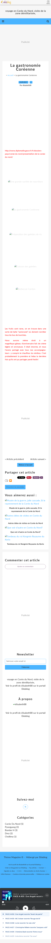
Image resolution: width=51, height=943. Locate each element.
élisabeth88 (27, 686)
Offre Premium (6, 874)
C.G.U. (19, 871)
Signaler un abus (9, 871)
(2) (9, 833)
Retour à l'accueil (25, 465)
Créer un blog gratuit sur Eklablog (16, 868)
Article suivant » (38, 459)
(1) (10, 837)
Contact (41, 868)
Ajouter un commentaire (25, 566)
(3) (12, 827)
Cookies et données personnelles (23, 874)
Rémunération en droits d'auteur (34, 871)
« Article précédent (14, 459)
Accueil (10, 75)
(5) (14, 824)
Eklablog (43, 857)
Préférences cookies (43, 874)
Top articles (33, 868)
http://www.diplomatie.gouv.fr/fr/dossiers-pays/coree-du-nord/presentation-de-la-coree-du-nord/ (25, 154)
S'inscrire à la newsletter (15, 487)
